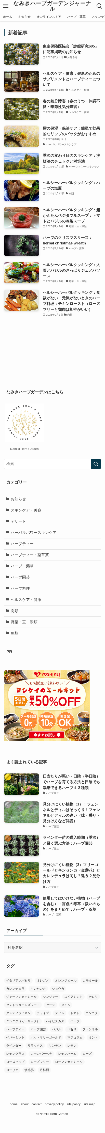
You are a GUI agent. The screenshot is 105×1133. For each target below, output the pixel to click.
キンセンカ (38, 988)
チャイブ (43, 1013)
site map (89, 1104)
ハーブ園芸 (20, 577)
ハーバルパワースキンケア (34, 533)
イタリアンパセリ (18, 980)
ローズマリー (40, 1062)
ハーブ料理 (20, 588)
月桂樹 (44, 1070)
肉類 (14, 611)
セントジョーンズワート (23, 1005)
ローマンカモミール (69, 1062)
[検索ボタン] (99, 6)
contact (37, 1104)
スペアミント (73, 997)
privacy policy (54, 1104)
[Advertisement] (52, 348)
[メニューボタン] (5, 6)
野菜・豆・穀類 (24, 622)
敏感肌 (29, 1070)
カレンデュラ (15, 988)
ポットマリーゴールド (46, 1037)
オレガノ (43, 980)
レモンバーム (67, 1054)
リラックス (35, 1045)
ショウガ (58, 988)
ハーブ (75, 1021)
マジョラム (75, 1037)
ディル (59, 1013)
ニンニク (92, 1013)
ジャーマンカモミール (21, 997)
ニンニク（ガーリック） (23, 1021)
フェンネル (90, 1029)
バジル (56, 1029)
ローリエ (12, 1070)
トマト (75, 1013)
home (14, 1104)
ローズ (87, 1054)
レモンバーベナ (41, 1054)
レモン (71, 1045)
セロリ (93, 997)
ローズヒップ (15, 1062)
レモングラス (15, 1054)
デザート (18, 521)
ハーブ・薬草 (22, 566)
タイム (65, 1005)
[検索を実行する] (96, 464)
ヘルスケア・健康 (26, 600)
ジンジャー (50, 997)
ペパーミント (15, 1037)
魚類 (14, 633)
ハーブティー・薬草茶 (30, 555)
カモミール (90, 980)
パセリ (71, 1029)
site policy (74, 1104)
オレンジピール (65, 980)
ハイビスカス (55, 1021)
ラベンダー (13, 1045)
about (25, 1104)
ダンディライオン (18, 1013)
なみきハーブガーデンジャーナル (52, 6)
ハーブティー (22, 544)
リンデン (55, 1045)
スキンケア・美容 (26, 510)
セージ (50, 1005)
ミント (93, 1037)
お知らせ (18, 499)
